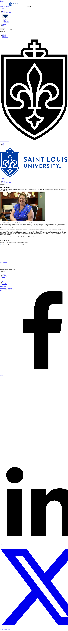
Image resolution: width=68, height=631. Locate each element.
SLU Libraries (4, 34)
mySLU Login (4, 35)
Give (3, 145)
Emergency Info (4, 276)
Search (2, 29)
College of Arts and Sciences (4, 141)
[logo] (34, 140)
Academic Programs (5, 33)
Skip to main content (3, 0)
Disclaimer (3, 277)
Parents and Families (7, 18)
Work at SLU (4, 274)
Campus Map (4, 273)
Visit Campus (6, 243)
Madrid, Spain (10, 288)
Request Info (4, 24)
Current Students (6, 21)
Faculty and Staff (6, 22)
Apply (3, 26)
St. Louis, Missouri (3, 288)
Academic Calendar (5, 37)
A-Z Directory (4, 275)
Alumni (5, 19)
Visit (3, 25)
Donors (5, 20)
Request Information (3, 286)
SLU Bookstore (4, 36)
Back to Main (2, 1)
